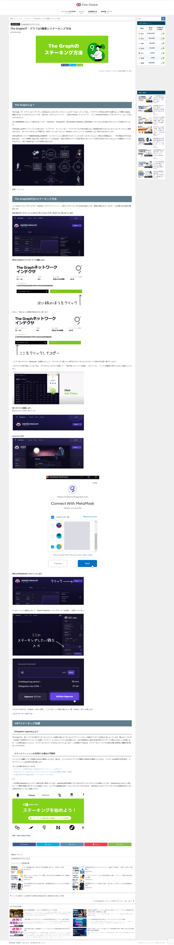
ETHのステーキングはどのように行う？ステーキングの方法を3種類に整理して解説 (43, 772)
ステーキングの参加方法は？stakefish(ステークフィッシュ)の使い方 (37, 769)
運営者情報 (12, 942)
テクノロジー (15, 24)
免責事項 (18, 942)
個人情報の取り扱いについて (38, 942)
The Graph (20, 189)
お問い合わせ (25, 942)
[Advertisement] (72, 85)
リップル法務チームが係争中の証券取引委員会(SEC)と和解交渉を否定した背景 (38, 895)
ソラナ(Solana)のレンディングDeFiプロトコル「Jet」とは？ (112, 901)
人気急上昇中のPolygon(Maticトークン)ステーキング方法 (33, 774)
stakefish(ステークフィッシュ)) (31, 24)
